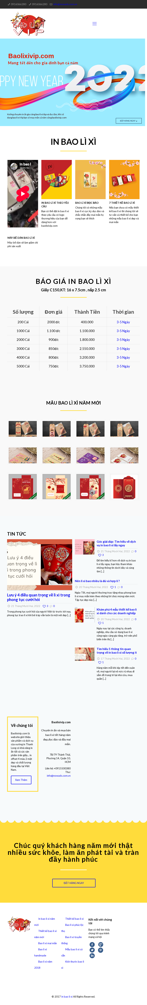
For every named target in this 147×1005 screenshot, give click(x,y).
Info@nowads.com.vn (65, 4)
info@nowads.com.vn (59, 775)
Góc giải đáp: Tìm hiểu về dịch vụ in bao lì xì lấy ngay (116, 543)
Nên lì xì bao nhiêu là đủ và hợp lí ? (97, 581)
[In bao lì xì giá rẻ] (28, 23)
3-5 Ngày (123, 322)
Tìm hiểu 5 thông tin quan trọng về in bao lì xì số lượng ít (117, 650)
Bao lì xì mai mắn (47, 943)
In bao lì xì (67, 996)
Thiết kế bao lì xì (74, 918)
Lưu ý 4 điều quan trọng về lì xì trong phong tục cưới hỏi (38, 597)
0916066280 (18, 4)
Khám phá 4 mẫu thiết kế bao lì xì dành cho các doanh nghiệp (117, 611)
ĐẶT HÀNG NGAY (128, 121)
